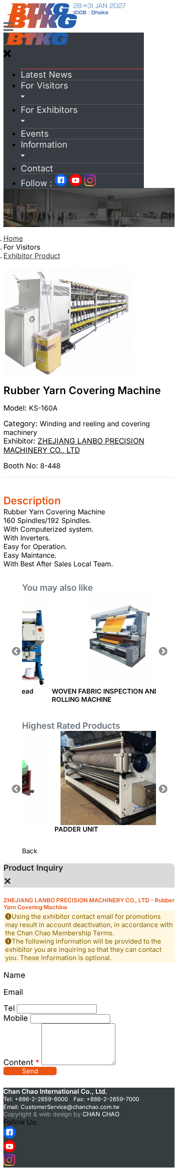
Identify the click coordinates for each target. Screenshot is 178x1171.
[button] (82, 90)
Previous (15, 651)
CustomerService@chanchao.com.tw (70, 1106)
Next (162, 651)
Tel (9, 1008)
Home (13, 238)
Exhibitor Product (31, 255)
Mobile (15, 1018)
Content (21, 1062)
